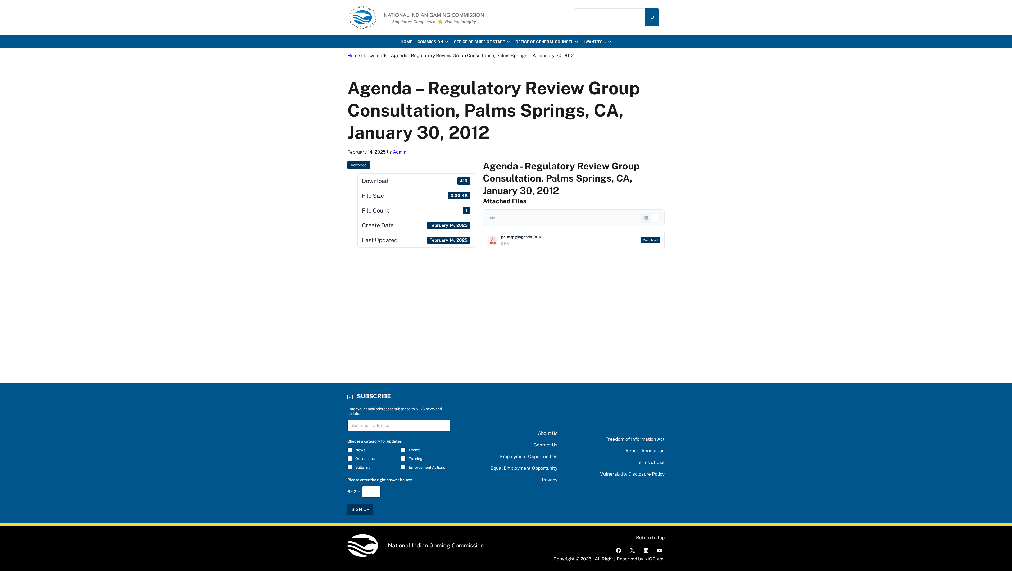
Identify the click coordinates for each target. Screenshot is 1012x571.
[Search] (652, 17)
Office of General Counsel (544, 42)
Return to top (650, 537)
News (360, 450)
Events (414, 450)
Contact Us (545, 445)
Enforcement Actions (427, 467)
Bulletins (362, 467)
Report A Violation (645, 450)
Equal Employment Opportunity (524, 468)
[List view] (655, 218)
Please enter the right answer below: (380, 480)
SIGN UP (360, 509)
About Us (547, 433)
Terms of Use (651, 462)
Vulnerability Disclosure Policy (632, 474)
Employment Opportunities (528, 456)
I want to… (595, 42)
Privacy (549, 479)
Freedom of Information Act (635, 439)
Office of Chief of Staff (479, 42)
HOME (406, 42)
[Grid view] (646, 218)
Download (359, 165)
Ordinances (365, 459)
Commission (430, 42)
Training (416, 459)
